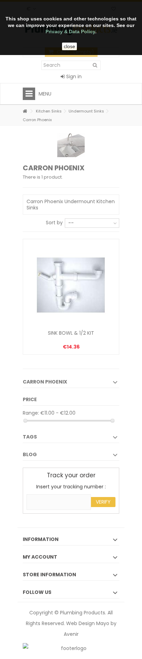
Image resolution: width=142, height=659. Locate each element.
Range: (31, 413)
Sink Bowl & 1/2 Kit (71, 333)
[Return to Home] (25, 111)
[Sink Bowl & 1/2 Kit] (71, 285)
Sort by (54, 222)
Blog (30, 454)
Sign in (73, 76)
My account (40, 556)
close (69, 46)
